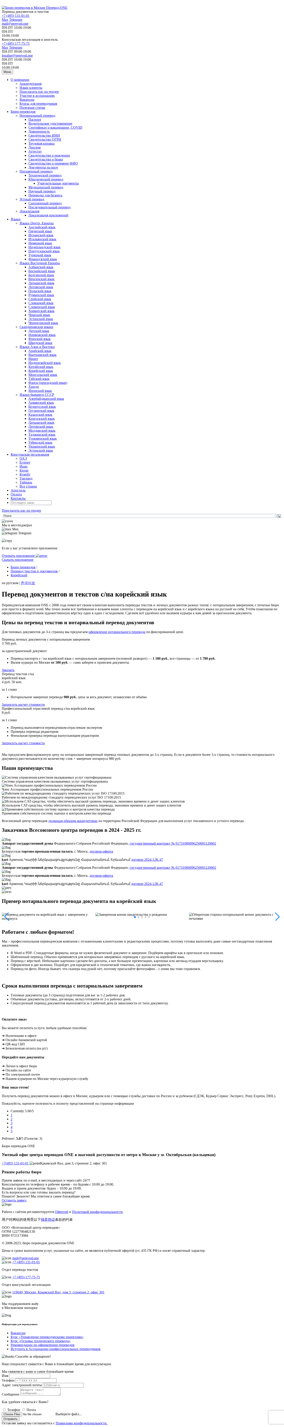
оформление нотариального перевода (117, 632)
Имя (5, 1376)
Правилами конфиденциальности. (81, 1423)
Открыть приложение (19, 556)
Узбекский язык (40, 442)
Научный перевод (41, 191)
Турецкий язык (39, 255)
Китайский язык (40, 367)
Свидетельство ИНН (44, 135)
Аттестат (35, 151)
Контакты (18, 498)
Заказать (8, 670)
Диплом (34, 147)
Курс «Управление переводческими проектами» (47, 1337)
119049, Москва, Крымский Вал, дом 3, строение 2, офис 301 (58, 1292)
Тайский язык (38, 379)
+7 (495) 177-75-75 (16, 43)
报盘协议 (48, 1219)
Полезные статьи (32, 107)
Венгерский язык (41, 279)
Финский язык (39, 339)
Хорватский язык (41, 311)
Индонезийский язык (44, 363)
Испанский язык (40, 235)
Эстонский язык (40, 319)
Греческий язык (40, 231)
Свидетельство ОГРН (44, 139)
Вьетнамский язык (42, 355)
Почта (31, 1410)
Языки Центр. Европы (37, 223)
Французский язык (42, 259)
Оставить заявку (14, 1200)
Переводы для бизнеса (45, 195)
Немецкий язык (40, 243)
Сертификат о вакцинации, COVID (55, 127)
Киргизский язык (41, 418)
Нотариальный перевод (37, 115)
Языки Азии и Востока (37, 347)
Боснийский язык (41, 271)
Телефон (8, 1380)
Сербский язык (39, 299)
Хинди (33, 387)
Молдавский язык (41, 430)
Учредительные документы (58, 183)
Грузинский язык (41, 410)
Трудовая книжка (41, 143)
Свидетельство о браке (45, 159)
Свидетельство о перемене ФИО (53, 163)
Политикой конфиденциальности (97, 1212)
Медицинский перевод (45, 187)
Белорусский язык (42, 406)
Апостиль (18, 490)
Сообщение (10, 1394)
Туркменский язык (42, 438)
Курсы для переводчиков (38, 103)
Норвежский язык (42, 335)
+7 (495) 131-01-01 (16, 15)
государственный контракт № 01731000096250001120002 (173, 843)
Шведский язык (40, 343)
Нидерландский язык (44, 247)
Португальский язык (44, 251)
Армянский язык (41, 402)
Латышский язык (41, 283)
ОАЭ (23, 458)
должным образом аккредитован (73, 821)
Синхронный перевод (45, 203)
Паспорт (34, 119)
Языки (16, 219)
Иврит (33, 359)
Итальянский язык (42, 239)
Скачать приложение (18, 560)
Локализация (29, 211)
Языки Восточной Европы (40, 263)
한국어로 (28, 583)
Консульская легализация (30, 454)
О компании (20, 80)
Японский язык (40, 391)
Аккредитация (30, 84)
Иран (24, 466)
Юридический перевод (45, 179)
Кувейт (25, 474)
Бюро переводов (23, 111)
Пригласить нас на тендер (39, 91)
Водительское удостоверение (50, 123)
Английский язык (41, 227)
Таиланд (26, 478)
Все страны (28, 486)
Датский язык (38, 331)
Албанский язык (40, 267)
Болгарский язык (41, 275)
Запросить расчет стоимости (23, 704)
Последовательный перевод (49, 207)
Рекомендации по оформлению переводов (43, 1345)
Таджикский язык (41, 434)
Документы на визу (43, 167)
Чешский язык (39, 315)
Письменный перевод (36, 171)
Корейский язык (40, 371)
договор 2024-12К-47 (147, 859)
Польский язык (39, 291)
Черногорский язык (43, 323)
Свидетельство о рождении (49, 155)
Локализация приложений (48, 215)
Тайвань (26, 482)
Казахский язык (40, 414)
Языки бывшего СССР (37, 395)
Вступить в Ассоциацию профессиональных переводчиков (56, 1349)
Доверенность (39, 131)
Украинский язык (41, 446)
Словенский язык (41, 307)
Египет (25, 462)
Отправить (11, 1419)
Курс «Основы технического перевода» (41, 1341)
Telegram (15, 19)
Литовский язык (40, 287)
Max (5, 19)
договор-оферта (101, 851)
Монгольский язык (42, 375)
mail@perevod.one (15, 23)
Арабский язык (39, 351)
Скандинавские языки (36, 327)
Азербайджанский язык (46, 398)
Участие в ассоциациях (37, 95)
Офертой (61, 1212)
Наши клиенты (31, 87)
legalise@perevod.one (17, 55)
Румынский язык (41, 295)
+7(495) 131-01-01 (15, 1163)
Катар (24, 470)
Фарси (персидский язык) (47, 383)
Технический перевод (44, 175)
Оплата (16, 494)
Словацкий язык (40, 303)
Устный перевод (32, 199)
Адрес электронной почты (22, 1385)
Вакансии (27, 99)
